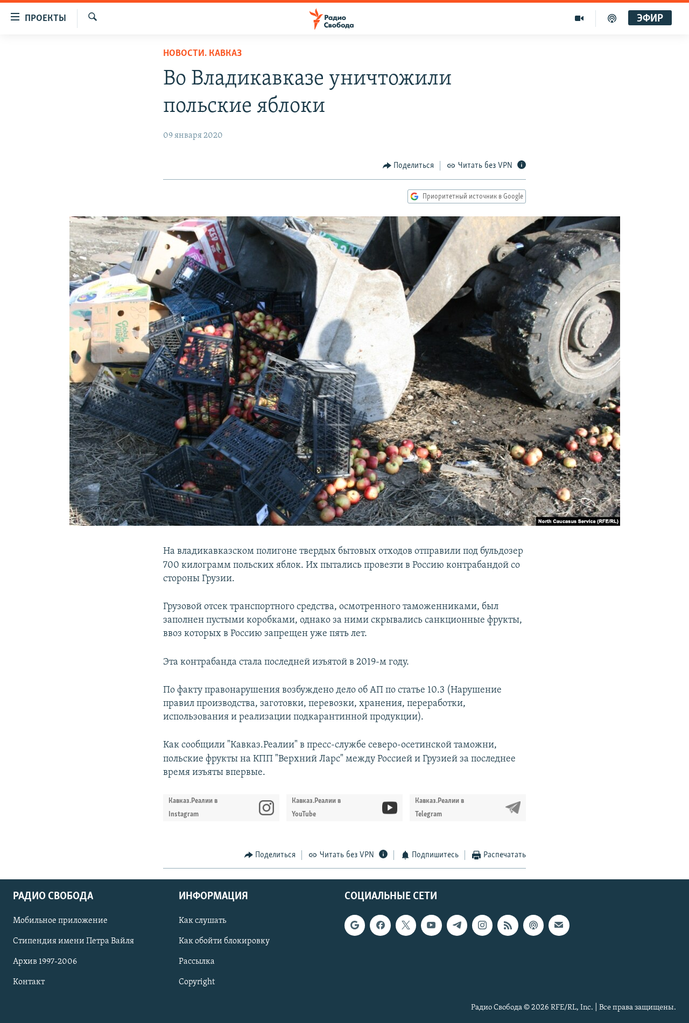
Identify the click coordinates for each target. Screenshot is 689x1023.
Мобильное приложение (60, 921)
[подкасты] (612, 18)
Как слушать (202, 921)
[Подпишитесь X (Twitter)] (406, 925)
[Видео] (579, 18)
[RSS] (507, 925)
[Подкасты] (533, 925)
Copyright (197, 982)
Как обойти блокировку (224, 941)
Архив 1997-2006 (45, 962)
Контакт (29, 982)
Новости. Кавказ (202, 54)
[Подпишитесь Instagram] (482, 925)
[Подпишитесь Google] (354, 925)
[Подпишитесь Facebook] (380, 925)
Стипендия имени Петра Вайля (73, 941)
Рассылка (197, 962)
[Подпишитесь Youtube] (431, 925)
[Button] (408, 166)
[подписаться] (559, 925)
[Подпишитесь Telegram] (457, 925)
